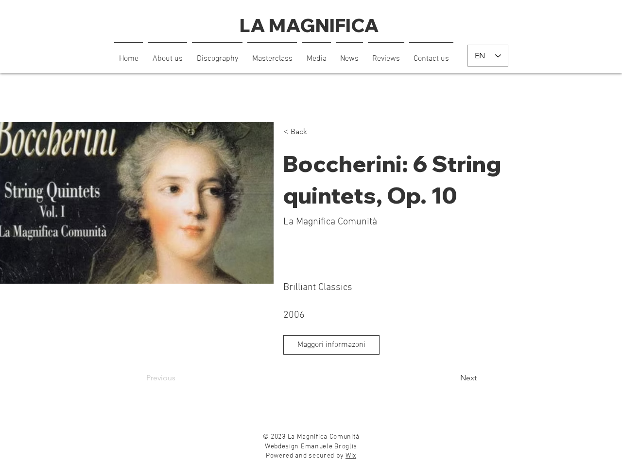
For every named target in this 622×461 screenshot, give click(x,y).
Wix (351, 456)
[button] (316, 54)
